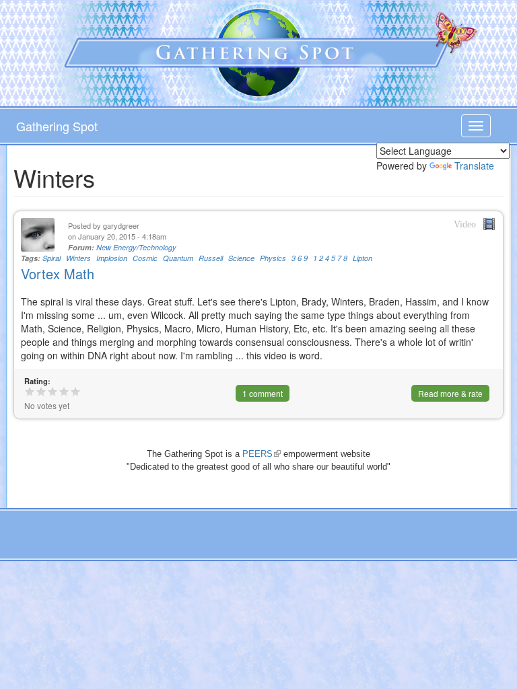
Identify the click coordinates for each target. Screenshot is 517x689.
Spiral (51, 258)
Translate (474, 165)
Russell (211, 258)
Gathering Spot (57, 126)
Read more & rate (450, 393)
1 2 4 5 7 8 (330, 258)
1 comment (262, 393)
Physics (273, 258)
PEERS (261, 454)
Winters (78, 258)
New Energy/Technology (136, 247)
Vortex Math (57, 273)
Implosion (111, 258)
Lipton (362, 258)
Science (241, 258)
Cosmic (145, 258)
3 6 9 (299, 258)
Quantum (178, 258)
